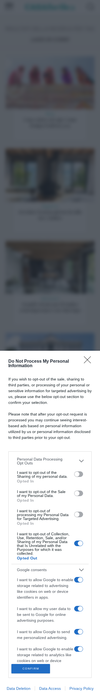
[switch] (78, 474)
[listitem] (50, 461)
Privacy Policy (81, 688)
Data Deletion (19, 688)
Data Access (50, 688)
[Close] (89, 361)
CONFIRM (30, 668)
